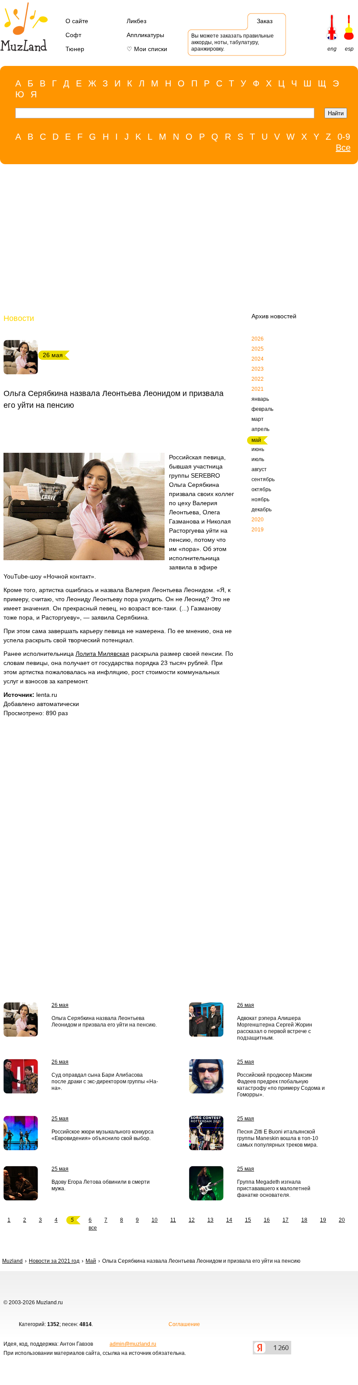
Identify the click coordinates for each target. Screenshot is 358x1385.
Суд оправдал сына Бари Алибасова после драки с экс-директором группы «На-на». (105, 1081)
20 (342, 1220)
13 (210, 1220)
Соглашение (184, 1324)
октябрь (261, 489)
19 (323, 1220)
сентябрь (263, 479)
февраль (262, 409)
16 (267, 1220)
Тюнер (74, 48)
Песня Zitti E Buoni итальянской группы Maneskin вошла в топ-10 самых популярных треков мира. (277, 1138)
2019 (257, 530)
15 (248, 1220)
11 (173, 1220)
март (257, 419)
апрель (260, 429)
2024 (257, 359)
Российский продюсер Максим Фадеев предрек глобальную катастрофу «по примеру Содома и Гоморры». (281, 1085)
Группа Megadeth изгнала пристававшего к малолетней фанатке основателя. (273, 1188)
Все (343, 147)
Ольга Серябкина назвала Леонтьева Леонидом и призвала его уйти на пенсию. (104, 1021)
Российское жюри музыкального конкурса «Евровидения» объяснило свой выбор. (103, 1135)
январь (260, 399)
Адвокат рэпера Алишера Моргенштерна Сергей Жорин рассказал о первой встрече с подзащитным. (274, 1028)
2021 (257, 389)
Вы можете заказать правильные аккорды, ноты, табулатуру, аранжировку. (232, 42)
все (93, 1228)
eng (332, 49)
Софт (73, 34)
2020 (257, 520)
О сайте (76, 20)
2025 (257, 349)
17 (285, 1220)
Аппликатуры (145, 34)
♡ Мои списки (147, 48)
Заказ (264, 20)
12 (192, 1220)
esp (349, 49)
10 (154, 1220)
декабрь (261, 509)
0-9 (343, 136)
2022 (257, 379)
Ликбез (136, 20)
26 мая (60, 1005)
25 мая (245, 1062)
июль (257, 459)
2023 (257, 369)
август (259, 469)
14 (229, 1220)
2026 (257, 339)
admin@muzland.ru (133, 1344)
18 (304, 1220)
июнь (257, 449)
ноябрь (260, 499)
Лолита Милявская (102, 653)
